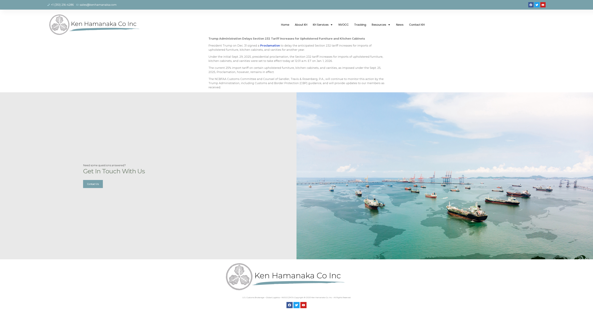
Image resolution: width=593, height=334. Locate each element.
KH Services (321, 25)
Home (285, 25)
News (400, 25)
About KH (301, 25)
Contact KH (417, 25)
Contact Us (93, 184)
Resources (379, 25)
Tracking (360, 25)
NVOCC (344, 25)
